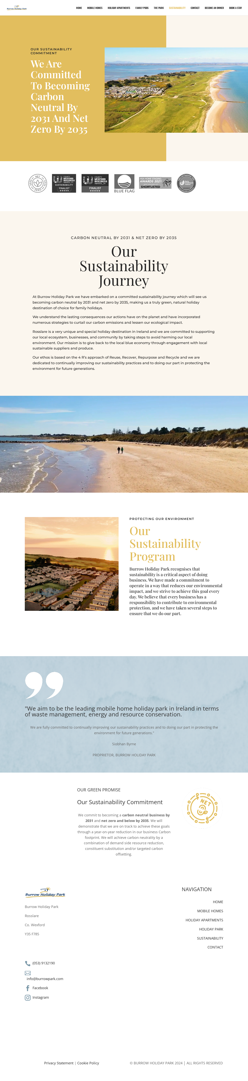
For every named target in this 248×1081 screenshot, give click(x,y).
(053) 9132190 (44, 963)
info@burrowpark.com (45, 978)
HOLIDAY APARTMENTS (119, 8)
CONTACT (195, 8)
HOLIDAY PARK (211, 929)
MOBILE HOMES (94, 8)
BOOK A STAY (235, 8)
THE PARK (159, 8)
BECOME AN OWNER (214, 8)
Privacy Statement (58, 1063)
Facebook (40, 987)
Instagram (41, 997)
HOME (79, 8)
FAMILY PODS (142, 8)
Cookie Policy (88, 1063)
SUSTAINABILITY (177, 8)
